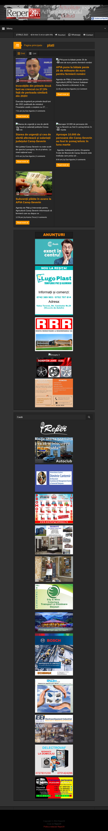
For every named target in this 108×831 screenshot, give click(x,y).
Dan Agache (30, 111)
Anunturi (61, 35)
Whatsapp (75, 35)
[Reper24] (54, 12)
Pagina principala (33, 45)
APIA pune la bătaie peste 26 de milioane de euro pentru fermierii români (72, 70)
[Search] (89, 417)
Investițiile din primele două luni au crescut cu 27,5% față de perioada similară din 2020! (33, 90)
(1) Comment (82, 89)
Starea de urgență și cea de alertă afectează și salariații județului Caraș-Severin (33, 138)
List (34, 53)
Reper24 (57, 824)
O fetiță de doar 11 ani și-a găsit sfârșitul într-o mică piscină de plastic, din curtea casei (39, 35)
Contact (89, 35)
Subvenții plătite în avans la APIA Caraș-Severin (33, 200)
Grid (22, 53)
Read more (22, 116)
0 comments (40, 111)
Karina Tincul (31, 217)
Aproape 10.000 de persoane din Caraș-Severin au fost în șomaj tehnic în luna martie (74, 139)
